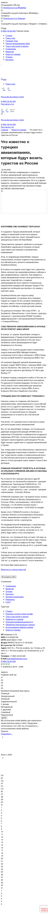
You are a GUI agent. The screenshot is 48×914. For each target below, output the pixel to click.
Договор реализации (15, 596)
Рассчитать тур (7, 104)
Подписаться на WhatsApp (14, 7)
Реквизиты (10, 599)
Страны (9, 35)
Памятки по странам (14, 619)
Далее (4, 718)
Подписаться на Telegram (14, 18)
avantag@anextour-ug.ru (17, 658)
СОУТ (8, 602)
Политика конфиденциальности (19, 622)
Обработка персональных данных (20, 624)
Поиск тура (10, 38)
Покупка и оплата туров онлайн (19, 614)
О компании (11, 49)
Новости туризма (13, 54)
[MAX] (4, 89)
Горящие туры (12, 40)
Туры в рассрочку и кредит (17, 46)
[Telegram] (9, 89)
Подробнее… (7, 734)
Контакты (10, 59)
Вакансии (10, 51)
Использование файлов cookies (19, 627)
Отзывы (9, 57)
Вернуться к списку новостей (13, 569)
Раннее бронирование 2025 (18, 43)
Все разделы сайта (8, 577)
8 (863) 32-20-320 (8, 31)
